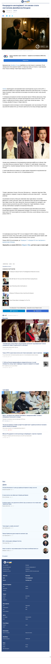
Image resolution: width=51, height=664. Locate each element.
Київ (3, 586)
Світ (4, 578)
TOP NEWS (6, 390)
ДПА (26, 607)
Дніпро (27, 588)
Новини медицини (6, 638)
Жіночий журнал (6, 648)
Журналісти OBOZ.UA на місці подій (32, 571)
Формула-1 (5, 599)
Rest (4, 481)
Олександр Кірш (6, 543)
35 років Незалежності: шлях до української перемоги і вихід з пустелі (20, 487)
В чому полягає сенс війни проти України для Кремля (15, 495)
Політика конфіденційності (31, 567)
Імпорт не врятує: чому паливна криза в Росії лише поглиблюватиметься (20, 548)
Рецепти (4, 625)
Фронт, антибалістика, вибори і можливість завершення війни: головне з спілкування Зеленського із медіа (22, 416)
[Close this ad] (50, 657)
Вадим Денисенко (6, 505)
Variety (4, 89)
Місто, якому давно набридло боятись (12, 541)
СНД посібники (5, 611)
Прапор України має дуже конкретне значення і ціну (15, 533)
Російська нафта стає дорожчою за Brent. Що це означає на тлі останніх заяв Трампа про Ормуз (22, 503)
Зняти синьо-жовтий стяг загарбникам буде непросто (14, 428)
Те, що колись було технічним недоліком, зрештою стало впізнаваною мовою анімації (20, 354)
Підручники (28, 605)
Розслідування (29, 578)
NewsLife (15, 10)
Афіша (4, 644)
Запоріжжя (5, 588)
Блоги (4, 580)
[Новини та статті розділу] (4, 315)
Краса (4, 646)
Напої (27, 625)
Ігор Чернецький (6, 535)
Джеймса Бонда (15, 65)
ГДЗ (3, 605)
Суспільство (29, 580)
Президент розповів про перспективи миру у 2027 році (14, 419)
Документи (28, 569)
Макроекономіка (29, 632)
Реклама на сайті (6, 569)
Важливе (5, 318)
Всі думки (5, 556)
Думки (4, 484)
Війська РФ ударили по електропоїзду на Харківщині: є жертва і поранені (22, 433)
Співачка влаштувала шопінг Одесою (10, 347)
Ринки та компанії (6, 632)
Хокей (4, 597)
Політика (28, 575)
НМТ (26, 609)
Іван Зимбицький (6, 528)
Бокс (26, 597)
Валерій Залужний (6, 489)
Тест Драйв (5, 617)
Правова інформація (7, 567)
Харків (27, 586)
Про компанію (5, 565)
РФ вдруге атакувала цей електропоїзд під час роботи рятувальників (17, 435)
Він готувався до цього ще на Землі (10, 365)
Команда (27, 565)
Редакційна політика (7, 266)
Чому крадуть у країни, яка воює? (11, 526)
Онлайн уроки (5, 607)
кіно (13, 263)
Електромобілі (28, 617)
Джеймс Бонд (5, 263)
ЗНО (3, 609)
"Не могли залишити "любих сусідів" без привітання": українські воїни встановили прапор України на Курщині (24, 425)
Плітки (27, 644)
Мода (27, 646)
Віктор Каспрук (6, 497)
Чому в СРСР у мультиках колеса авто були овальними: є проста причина (22, 353)
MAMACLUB (28, 638)
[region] (25, 78)
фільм (10, 263)
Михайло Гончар (6, 550)
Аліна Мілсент (9, 10)
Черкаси (4, 590)
